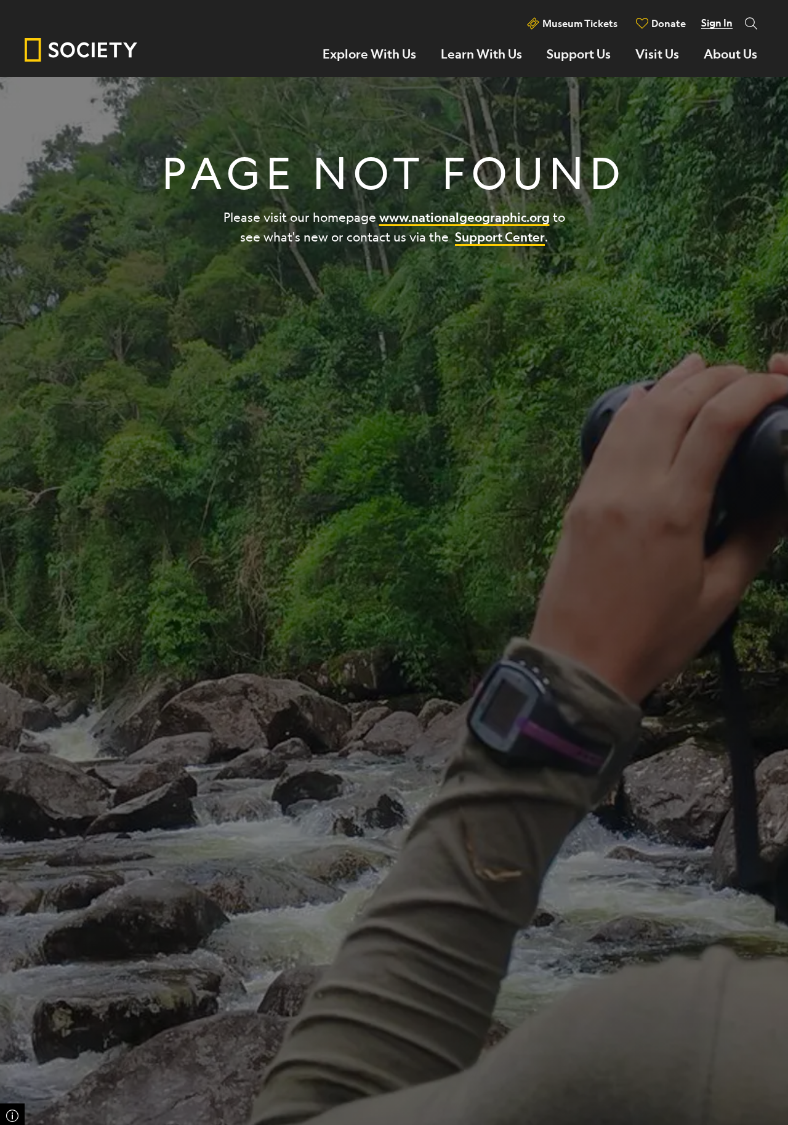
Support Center (500, 237)
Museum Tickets (579, 23)
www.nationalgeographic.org (464, 217)
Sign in (717, 22)
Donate (668, 23)
